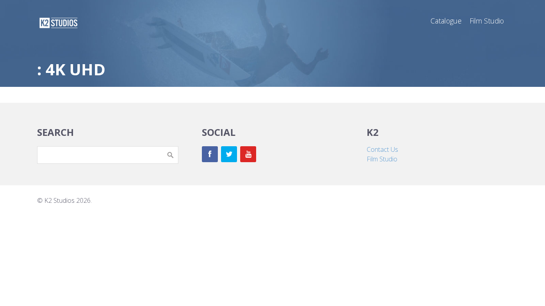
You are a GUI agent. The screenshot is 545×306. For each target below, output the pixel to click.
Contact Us (382, 149)
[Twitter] (229, 154)
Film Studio (382, 159)
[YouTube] (248, 154)
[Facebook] (210, 154)
